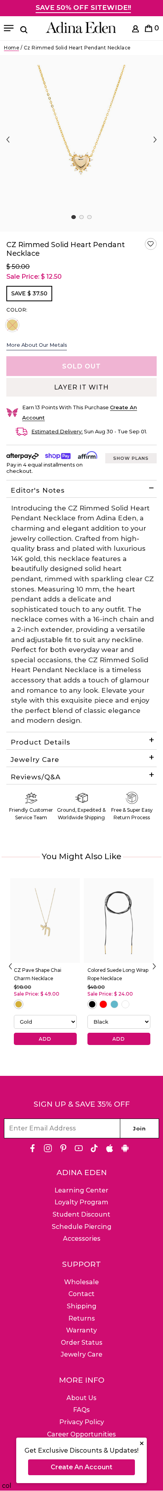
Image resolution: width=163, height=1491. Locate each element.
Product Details (40, 742)
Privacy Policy (81, 1422)
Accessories (81, 1238)
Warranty (81, 1330)
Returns (81, 1318)
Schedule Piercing (82, 1226)
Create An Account (81, 1467)
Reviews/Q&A (36, 777)
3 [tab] (89, 217)
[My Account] (135, 30)
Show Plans (131, 458)
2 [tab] (81, 217)
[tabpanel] (81, 143)
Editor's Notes (38, 490)
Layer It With (81, 387)
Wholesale (81, 1282)
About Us (81, 1398)
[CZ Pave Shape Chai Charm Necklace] (45, 920)
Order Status (81, 1342)
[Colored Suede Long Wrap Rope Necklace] (119, 920)
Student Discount (81, 1214)
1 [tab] (73, 217)
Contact (81, 1294)
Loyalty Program (81, 1202)
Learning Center (81, 1190)
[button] (151, 244)
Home (11, 48)
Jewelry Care (35, 759)
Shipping (82, 1306)
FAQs (81, 1410)
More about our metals (36, 345)
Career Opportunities (81, 1434)
